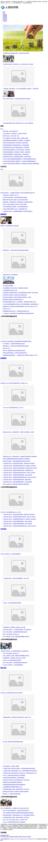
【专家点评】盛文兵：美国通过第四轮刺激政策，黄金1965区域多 (17, 474)
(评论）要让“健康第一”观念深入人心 (11, 634)
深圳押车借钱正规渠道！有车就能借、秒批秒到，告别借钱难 (16, 152)
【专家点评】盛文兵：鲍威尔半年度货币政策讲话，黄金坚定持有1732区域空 (20, 468)
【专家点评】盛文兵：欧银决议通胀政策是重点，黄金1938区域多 (17, 481)
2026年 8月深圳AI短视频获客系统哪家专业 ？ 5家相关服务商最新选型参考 (19, 158)
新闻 (4, 13)
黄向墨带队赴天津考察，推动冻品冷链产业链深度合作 (15, 294)
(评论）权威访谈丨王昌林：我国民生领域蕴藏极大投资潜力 (16, 636)
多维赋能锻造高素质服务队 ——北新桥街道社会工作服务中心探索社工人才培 (20, 355)
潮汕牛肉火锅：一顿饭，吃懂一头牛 (11, 135)
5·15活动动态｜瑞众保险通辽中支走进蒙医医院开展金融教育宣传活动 (18, 313)
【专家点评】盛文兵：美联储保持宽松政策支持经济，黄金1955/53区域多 (19, 472)
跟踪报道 (5, 15)
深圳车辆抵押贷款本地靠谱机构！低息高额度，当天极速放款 (16, 140)
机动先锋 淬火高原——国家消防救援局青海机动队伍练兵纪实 (16, 461)
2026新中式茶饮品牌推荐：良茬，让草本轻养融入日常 (15, 208)
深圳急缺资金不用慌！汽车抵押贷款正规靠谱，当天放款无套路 (17, 156)
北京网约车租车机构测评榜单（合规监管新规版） (14, 777)
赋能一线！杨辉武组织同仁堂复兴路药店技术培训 (14, 350)
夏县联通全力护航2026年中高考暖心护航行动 (13, 299)
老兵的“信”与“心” (7, 308)
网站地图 (2, 835)
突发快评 (5, 20)
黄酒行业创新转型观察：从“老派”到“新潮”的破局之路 (15, 352)
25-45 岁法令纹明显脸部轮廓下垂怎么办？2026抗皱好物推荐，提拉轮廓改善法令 (21, 304)
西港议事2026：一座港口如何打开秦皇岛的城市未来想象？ (16, 345)
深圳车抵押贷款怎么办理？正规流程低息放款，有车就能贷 (16, 147)
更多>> (2, 128)
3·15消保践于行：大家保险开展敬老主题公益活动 (14, 343)
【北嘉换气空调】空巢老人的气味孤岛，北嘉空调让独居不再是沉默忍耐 (19, 768)
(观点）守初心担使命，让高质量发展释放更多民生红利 (15, 631)
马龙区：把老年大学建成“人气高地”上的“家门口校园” (15, 204)
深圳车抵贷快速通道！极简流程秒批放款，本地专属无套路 (16, 145)
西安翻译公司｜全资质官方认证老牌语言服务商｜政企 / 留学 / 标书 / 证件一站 (20, 306)
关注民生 (5, 18)
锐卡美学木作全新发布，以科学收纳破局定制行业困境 (15, 197)
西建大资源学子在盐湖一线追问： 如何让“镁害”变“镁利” (15, 199)
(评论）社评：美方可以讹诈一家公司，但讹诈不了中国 (15, 819)
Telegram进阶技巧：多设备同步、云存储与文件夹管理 (15, 133)
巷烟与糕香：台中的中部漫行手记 (10, 131)
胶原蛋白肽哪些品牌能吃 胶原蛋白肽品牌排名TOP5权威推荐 (16, 458)
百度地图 (7, 835)
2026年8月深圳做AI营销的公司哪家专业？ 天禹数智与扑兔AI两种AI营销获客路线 (21, 163)
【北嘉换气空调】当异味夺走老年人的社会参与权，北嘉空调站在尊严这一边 (20, 773)
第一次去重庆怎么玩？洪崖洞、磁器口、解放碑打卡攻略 (15, 138)
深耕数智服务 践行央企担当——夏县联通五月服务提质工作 (16, 311)
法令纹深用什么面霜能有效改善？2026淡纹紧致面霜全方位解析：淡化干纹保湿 (20, 292)
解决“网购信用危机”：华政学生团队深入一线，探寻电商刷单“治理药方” (19, 815)
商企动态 (5, 19)
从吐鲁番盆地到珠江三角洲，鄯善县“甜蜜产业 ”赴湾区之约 (16, 789)
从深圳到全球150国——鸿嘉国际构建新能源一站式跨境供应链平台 (17, 211)
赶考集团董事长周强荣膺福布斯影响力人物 (12, 786)
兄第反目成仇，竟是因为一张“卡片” (11, 195)
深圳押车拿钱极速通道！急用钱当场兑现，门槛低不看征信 (16, 154)
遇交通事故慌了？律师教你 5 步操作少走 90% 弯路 (14, 657)
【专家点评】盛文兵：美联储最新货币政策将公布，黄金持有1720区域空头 (19, 465)
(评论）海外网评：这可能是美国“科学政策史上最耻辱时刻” (16, 484)
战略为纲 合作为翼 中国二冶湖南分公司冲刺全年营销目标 (15, 791)
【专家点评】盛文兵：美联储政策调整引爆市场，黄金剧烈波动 (17, 479)
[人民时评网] (9, 9)
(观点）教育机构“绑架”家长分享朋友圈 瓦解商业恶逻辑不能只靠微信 (18, 812)
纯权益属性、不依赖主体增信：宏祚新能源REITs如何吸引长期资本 (18, 202)
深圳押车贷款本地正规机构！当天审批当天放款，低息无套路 (16, 149)
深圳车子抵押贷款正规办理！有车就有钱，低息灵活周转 (15, 142)
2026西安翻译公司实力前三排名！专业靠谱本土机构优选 (15, 288)
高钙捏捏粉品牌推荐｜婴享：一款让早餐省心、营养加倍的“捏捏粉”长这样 (19, 301)
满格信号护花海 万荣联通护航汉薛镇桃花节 (12, 782)
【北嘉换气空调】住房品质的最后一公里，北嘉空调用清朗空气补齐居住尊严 (20, 770)
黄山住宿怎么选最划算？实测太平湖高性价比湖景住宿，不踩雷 (17, 297)
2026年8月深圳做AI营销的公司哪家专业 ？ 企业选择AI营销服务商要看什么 (19, 161)
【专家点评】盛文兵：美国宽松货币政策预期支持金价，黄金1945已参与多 (19, 477)
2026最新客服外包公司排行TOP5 (10, 290)
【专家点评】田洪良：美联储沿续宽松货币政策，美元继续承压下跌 (18, 470)
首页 (4, 11)
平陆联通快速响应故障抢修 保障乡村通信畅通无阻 (14, 784)
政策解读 (5, 17)
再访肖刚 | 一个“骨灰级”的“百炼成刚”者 (11, 793)
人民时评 (2, 824)
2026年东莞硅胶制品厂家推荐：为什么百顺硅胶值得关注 (15, 206)
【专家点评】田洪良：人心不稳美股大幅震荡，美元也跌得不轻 (17, 629)
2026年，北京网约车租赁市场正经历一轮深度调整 (14, 775)
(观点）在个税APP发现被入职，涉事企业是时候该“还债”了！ (16, 810)
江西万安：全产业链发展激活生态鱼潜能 (12, 660)
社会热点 (5, 14)
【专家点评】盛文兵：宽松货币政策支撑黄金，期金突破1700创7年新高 (18, 463)
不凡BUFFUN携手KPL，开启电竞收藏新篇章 (13, 664)
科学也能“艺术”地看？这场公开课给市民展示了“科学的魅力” (16, 779)
